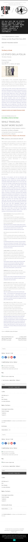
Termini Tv (4, 415)
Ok (14, 540)
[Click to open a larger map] (8, 376)
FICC (2, 397)
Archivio (11, 331)
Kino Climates (4, 399)
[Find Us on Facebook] (14, 1)
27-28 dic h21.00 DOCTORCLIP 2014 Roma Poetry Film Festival (21, 338)
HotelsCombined (6, 420)
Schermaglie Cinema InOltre (7, 409)
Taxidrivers (4, 413)
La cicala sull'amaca (6, 401)
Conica (14, 533)
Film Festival (15, 331)
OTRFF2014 (7, 331)
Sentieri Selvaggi (5, 411)
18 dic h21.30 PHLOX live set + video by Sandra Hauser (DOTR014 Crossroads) (8, 338)
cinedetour (17, 36)
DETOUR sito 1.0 (5, 395)
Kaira (17, 533)
